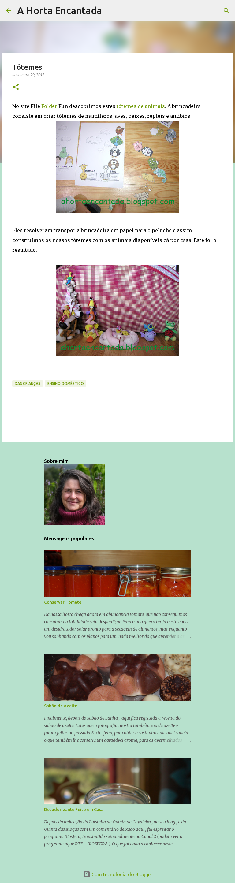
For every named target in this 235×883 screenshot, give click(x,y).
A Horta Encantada (59, 10)
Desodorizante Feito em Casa (73, 809)
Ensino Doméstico (65, 384)
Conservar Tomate (62, 602)
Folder (48, 106)
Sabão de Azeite (60, 705)
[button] (16, 87)
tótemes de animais (141, 106)
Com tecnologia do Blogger (121, 874)
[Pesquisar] (110, 10)
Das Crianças (27, 384)
